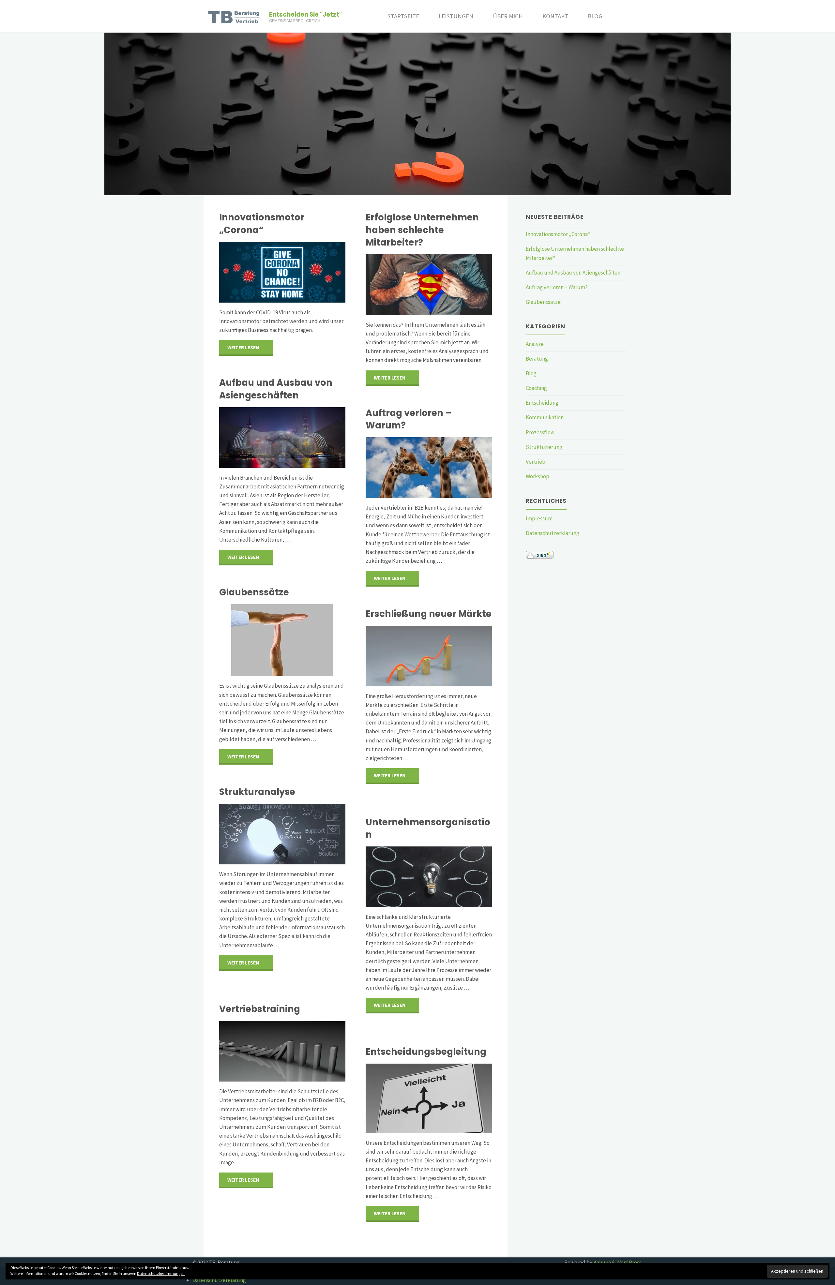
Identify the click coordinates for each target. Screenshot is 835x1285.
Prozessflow (540, 432)
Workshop (537, 476)
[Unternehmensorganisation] (429, 876)
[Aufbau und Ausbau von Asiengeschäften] (282, 437)
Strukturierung (544, 447)
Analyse (535, 344)
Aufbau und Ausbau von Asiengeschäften (275, 388)
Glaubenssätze (254, 592)
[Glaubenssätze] (282, 640)
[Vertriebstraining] (282, 1051)
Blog (531, 373)
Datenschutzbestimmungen (161, 1273)
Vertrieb (535, 461)
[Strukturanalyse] (282, 834)
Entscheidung (542, 402)
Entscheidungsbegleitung (426, 1051)
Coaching (536, 388)
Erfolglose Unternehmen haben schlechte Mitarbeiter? (422, 229)
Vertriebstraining (259, 1009)
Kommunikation (545, 417)
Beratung (537, 358)
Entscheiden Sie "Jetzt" (305, 14)
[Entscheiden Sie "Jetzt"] (235, 16)
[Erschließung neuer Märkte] (429, 656)
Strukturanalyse (257, 791)
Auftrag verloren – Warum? (408, 419)
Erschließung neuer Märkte (429, 613)
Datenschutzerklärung (552, 533)
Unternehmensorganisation (428, 828)
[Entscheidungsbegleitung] (429, 1098)
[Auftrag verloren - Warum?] (429, 467)
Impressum (539, 518)
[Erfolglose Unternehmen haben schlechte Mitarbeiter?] (429, 284)
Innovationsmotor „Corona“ (261, 223)
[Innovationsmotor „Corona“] (282, 272)
